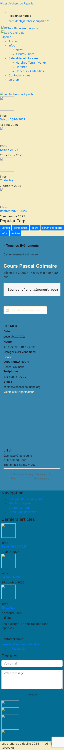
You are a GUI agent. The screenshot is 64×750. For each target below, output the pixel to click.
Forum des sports (52, 227)
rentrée (15, 233)
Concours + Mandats (30, 71)
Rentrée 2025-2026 (13, 211)
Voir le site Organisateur (19, 392)
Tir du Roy (7, 180)
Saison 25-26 (9, 150)
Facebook (18, 648)
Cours (7, 357)
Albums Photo (25, 54)
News (19, 49)
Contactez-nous (19, 75)
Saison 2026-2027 (12, 119)
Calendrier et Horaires (23, 58)
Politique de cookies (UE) (26, 499)
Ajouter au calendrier (26, 310)
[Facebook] (10, 87)
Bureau (6, 227)
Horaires (21, 67)
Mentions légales (20, 503)
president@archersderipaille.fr (29, 21)
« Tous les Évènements (21, 245)
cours (35, 227)
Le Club (14, 79)
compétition (21, 227)
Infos (12, 45)
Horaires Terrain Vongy (31, 62)
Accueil (13, 41)
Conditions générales (23, 512)
